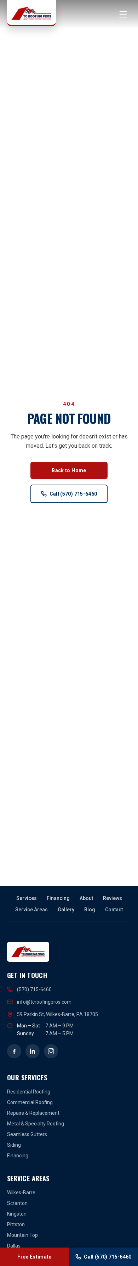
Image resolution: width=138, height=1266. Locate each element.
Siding (14, 1145)
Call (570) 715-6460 (73, 494)
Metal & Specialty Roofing (35, 1123)
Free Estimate (34, 1257)
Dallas (14, 1246)
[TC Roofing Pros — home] (31, 13)
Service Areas (31, 909)
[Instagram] (51, 1051)
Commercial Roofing (30, 1102)
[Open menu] (123, 14)
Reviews (112, 898)
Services (26, 898)
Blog (89, 909)
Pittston (16, 1224)
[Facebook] (14, 1051)
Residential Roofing (28, 1092)
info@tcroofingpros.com (44, 1002)
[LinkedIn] (32, 1051)
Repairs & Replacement (33, 1113)
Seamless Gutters (27, 1134)
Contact (114, 909)
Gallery (66, 909)
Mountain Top (22, 1235)
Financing (58, 898)
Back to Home (69, 470)
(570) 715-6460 (34, 989)
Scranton (17, 1203)
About (86, 898)
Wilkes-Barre (21, 1192)
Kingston (17, 1214)
